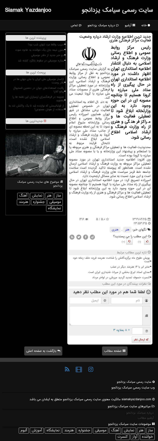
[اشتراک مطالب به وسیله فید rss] (72, 237)
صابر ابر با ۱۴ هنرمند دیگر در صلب (130, 267)
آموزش (37, 430)
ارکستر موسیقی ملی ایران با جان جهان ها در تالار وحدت (38, 81)
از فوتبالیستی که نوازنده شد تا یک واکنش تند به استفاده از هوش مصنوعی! (36, 107)
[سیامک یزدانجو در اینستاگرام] (91, 369)
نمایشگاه (54, 208)
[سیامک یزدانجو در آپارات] (79, 369)
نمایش (37, 195)
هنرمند (23, 202)
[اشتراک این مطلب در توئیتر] (79, 237)
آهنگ (23, 195)
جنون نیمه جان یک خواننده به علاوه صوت (39, 50)
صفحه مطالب (113, 351)
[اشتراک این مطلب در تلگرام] (92, 237)
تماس (75, 25)
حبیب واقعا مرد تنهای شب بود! (46, 45)
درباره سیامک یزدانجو (102, 25)
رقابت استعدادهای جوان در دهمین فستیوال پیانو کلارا (38, 90)
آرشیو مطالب (146, 418)
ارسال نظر (140, 340)
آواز (134, 437)
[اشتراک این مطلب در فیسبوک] (85, 237)
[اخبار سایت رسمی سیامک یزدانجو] (67, 369)
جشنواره (39, 202)
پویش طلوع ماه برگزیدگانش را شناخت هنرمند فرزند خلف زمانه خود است (111, 259)
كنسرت (122, 437)
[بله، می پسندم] (147, 242)
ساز (58, 195)
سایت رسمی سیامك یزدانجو (117, 10)
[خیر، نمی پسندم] (129, 242)
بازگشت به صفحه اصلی (41, 351)
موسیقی (55, 202)
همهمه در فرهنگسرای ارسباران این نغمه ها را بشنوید (38, 98)
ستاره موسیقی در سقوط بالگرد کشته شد (41, 61)
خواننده (147, 437)
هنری (115, 229)
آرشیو (128, 25)
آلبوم (24, 430)
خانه (144, 25)
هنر (127, 229)
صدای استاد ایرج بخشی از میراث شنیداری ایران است (119, 272)
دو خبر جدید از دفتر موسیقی (47, 55)
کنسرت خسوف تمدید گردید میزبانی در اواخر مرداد (121, 278)
